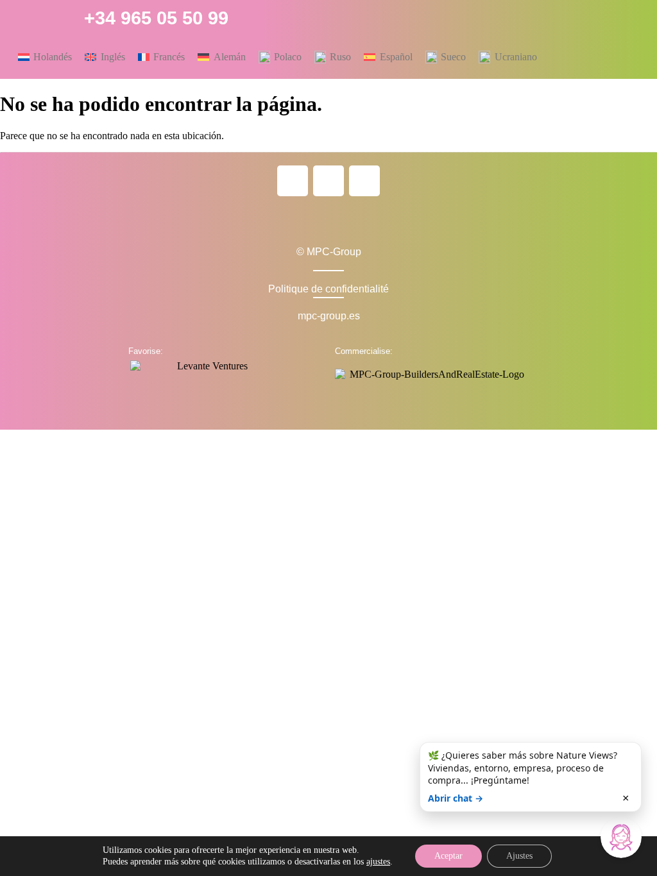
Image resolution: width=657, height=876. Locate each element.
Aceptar (448, 856)
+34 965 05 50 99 (156, 18)
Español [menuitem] (396, 56)
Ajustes (519, 856)
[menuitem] (45, 57)
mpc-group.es (329, 315)
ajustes (378, 861)
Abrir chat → (455, 798)
